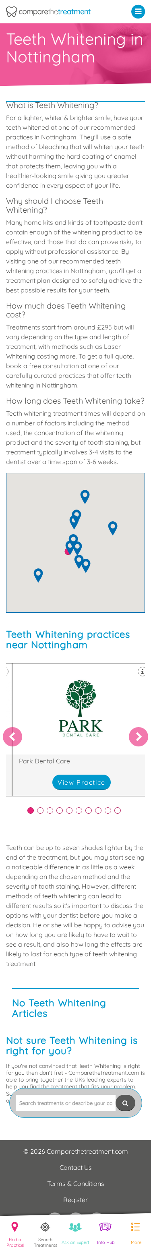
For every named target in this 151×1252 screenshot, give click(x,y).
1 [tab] (30, 810)
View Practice (81, 782)
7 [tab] (88, 810)
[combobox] (66, 1103)
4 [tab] (59, 810)
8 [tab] (98, 810)
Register (75, 1200)
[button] (140, 11)
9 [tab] (108, 810)
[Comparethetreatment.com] (56, 11)
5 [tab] (69, 810)
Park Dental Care (81, 729)
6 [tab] (79, 810)
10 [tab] (117, 810)
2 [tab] (40, 810)
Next (138, 736)
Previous (12, 736)
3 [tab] (50, 810)
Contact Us (76, 1167)
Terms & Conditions (75, 1183)
